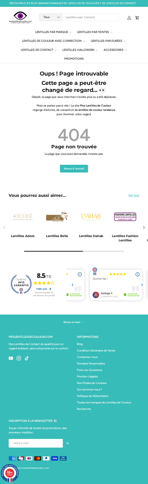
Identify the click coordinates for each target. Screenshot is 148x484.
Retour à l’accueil (74, 168)
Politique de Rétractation (92, 396)
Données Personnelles (91, 363)
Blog (79, 344)
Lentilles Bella (57, 236)
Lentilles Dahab (91, 236)
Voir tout (133, 195)
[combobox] (78, 17)
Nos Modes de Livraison (92, 383)
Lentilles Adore (23, 236)
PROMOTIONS (74, 58)
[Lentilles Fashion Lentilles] (125, 217)
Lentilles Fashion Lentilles (125, 238)
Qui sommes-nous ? (89, 389)
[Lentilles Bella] (57, 217)
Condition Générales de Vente (96, 350)
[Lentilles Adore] (23, 217)
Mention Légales (87, 376)
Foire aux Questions (89, 370)
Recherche (84, 409)
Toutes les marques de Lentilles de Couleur (104, 402)
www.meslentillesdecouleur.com (33, 468)
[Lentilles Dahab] (91, 217)
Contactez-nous (87, 357)
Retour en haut (72, 322)
